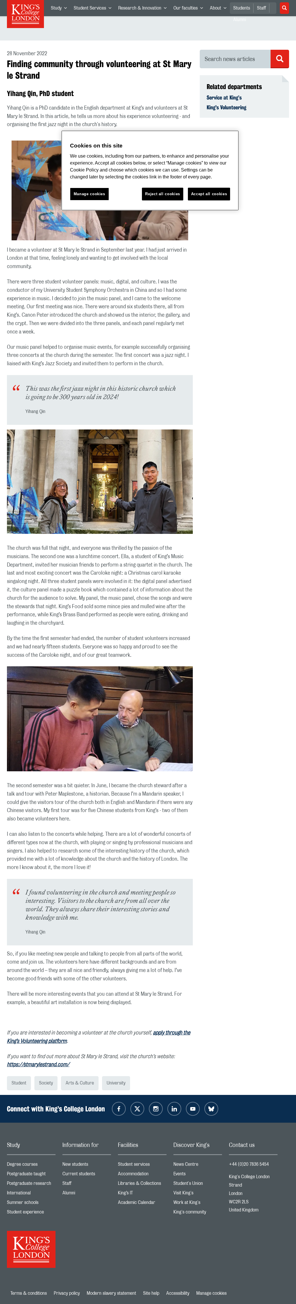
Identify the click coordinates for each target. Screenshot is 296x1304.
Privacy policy (67, 1293)
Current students (86, 1175)
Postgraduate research (31, 1184)
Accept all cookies (209, 194)
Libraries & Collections (142, 1184)
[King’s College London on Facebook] (119, 1109)
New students (86, 1165)
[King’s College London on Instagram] (156, 1109)
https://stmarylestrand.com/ (38, 1064)
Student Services (94, 9)
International (31, 1194)
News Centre (197, 1165)
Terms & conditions (28, 1293)
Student (19, 1083)
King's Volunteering (226, 107)
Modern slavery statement (111, 1293)
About (220, 9)
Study (60, 9)
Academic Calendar (142, 1203)
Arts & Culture (80, 1083)
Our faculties (189, 9)
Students (241, 8)
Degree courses (31, 1165)
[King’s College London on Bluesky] (211, 1109)
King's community (197, 1213)
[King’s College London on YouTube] (193, 1109)
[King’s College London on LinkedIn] (174, 1109)
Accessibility (177, 1293)
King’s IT (142, 1194)
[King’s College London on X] (137, 1109)
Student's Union (197, 1184)
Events (197, 1175)
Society (46, 1083)
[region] (150, 170)
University (116, 1083)
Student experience (31, 1213)
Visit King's (197, 1194)
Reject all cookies (162, 194)
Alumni (86, 1194)
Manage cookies (211, 1293)
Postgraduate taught (31, 1175)
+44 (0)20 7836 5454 (249, 1164)
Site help (151, 1293)
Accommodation (142, 1175)
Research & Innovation (144, 9)
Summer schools (31, 1203)
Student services (142, 1165)
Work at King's (197, 1203)
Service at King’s (224, 97)
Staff (261, 8)
